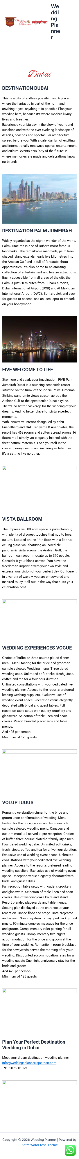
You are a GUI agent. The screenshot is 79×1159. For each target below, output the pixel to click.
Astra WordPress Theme (40, 1145)
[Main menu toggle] (70, 22)
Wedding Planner (55, 22)
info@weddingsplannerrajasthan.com (29, 1063)
